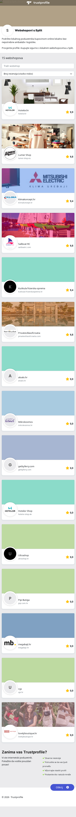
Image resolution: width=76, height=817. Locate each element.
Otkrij (59, 787)
